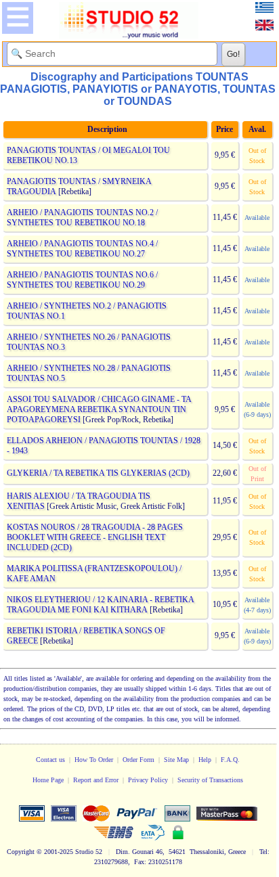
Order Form (138, 759)
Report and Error (96, 780)
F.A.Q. (230, 759)
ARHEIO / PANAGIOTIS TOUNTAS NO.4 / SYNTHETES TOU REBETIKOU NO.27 (82, 248)
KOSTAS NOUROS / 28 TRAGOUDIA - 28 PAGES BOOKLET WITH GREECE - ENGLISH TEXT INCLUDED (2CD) (95, 537)
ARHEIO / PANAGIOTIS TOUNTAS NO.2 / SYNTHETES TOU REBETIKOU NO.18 (82, 217)
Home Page (48, 780)
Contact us (50, 759)
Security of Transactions (210, 780)
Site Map (176, 759)
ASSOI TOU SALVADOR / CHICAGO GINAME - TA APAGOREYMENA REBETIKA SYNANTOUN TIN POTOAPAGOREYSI (99, 409)
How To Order (93, 759)
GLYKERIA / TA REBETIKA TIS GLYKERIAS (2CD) (98, 473)
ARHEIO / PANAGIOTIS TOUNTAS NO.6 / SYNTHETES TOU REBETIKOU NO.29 (82, 280)
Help (204, 759)
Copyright (21, 851)
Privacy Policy (148, 780)
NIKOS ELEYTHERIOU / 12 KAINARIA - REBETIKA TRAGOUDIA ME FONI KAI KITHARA (100, 604)
